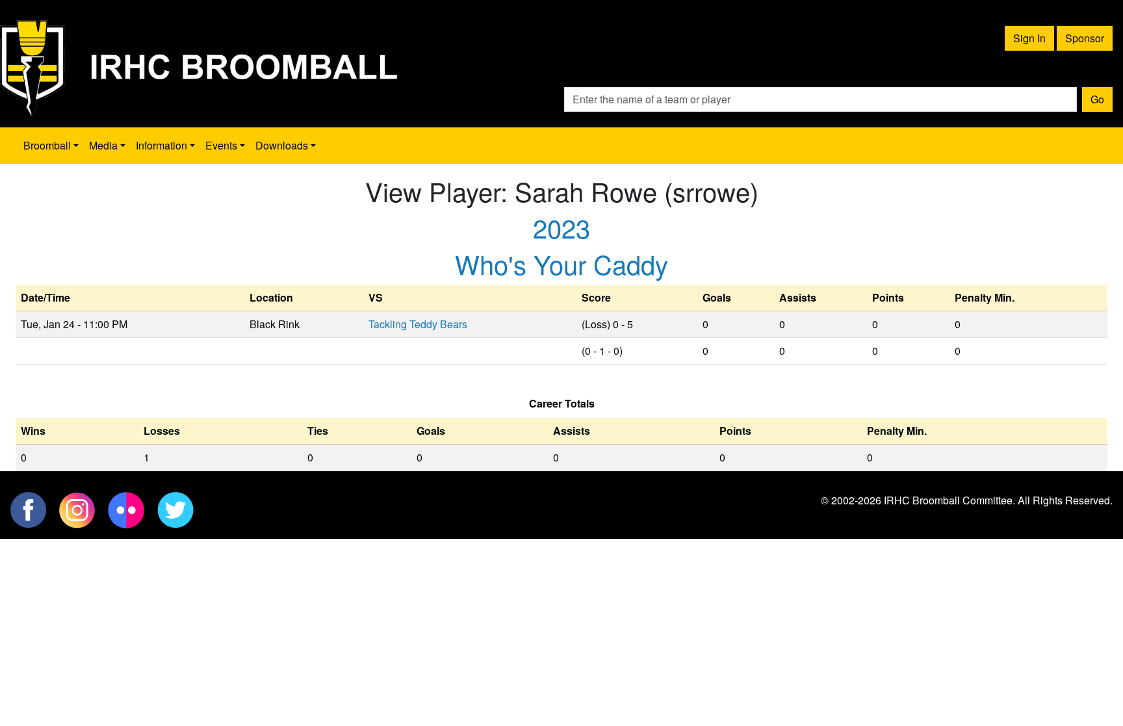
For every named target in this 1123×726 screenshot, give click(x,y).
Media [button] (103, 145)
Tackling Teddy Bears (417, 324)
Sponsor (1084, 38)
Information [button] (161, 145)
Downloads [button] (281, 145)
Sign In (1029, 38)
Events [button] (221, 145)
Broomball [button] (47, 145)
